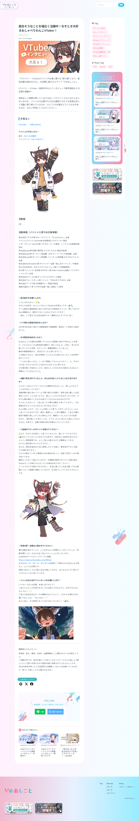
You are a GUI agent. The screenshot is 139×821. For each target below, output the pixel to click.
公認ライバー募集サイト (127, 786)
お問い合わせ (111, 793)
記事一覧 (109, 786)
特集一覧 (109, 790)
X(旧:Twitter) (35, 124)
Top (101, 783)
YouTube (22, 124)
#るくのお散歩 (30, 136)
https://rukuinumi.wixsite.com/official (35, 560)
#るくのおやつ (37, 139)
